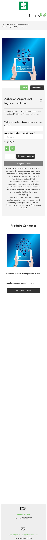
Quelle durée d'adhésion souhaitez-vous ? (19, 133)
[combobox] (23, 136)
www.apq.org (23, 194)
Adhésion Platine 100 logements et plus (23, 274)
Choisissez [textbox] (10, 137)
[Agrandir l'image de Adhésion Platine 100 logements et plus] (23, 250)
